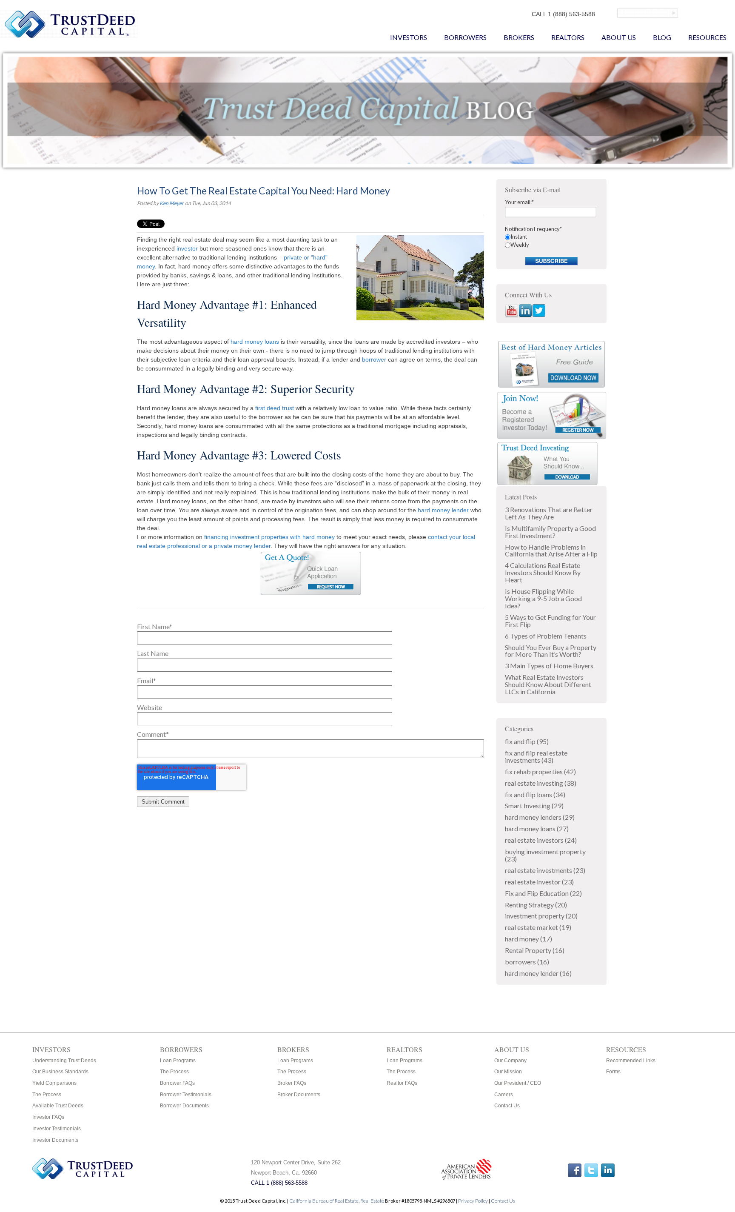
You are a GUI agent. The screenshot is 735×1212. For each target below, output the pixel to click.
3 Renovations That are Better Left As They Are (549, 513)
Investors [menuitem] (408, 37)
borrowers (527, 962)
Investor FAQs (48, 1117)
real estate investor (539, 882)
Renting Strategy (536, 905)
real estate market (538, 927)
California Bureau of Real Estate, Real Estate (337, 1201)
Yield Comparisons (54, 1083)
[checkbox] (551, 241)
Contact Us (507, 1106)
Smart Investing (534, 805)
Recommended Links (630, 1061)
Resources (626, 1049)
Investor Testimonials (56, 1129)
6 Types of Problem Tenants (546, 636)
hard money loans (255, 341)
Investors (51, 1049)
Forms (613, 1072)
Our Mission (508, 1072)
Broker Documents (298, 1095)
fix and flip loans (535, 794)
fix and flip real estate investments (536, 756)
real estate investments (545, 870)
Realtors (404, 1049)
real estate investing (540, 783)
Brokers (293, 1049)
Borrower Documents (184, 1106)
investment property (541, 916)
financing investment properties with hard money (269, 536)
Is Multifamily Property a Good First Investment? (550, 531)
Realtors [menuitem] (567, 37)
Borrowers (181, 1049)
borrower (374, 359)
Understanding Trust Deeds (64, 1061)
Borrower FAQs (177, 1083)
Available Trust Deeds (57, 1106)
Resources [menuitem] (707, 37)
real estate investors (541, 840)
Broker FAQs (291, 1083)
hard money (528, 939)
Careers (503, 1095)
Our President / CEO (517, 1083)
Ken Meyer (172, 203)
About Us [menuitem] (618, 37)
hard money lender (443, 510)
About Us (511, 1049)
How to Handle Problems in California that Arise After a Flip (551, 550)
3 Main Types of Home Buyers (549, 666)
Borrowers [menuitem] (465, 37)
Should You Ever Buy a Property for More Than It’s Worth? (550, 651)
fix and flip (527, 741)
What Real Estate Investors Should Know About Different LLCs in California (548, 684)
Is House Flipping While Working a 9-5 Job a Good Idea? (543, 598)
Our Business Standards (60, 1072)
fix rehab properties (540, 771)
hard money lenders (540, 817)
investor (187, 248)
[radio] (551, 237)
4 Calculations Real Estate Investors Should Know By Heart (543, 572)
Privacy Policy (473, 1201)
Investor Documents (55, 1140)
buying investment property (545, 855)
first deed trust (274, 408)
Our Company (510, 1061)
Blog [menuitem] (662, 37)
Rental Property (534, 950)
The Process (46, 1095)
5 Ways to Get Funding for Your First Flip (550, 620)
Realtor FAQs (402, 1083)
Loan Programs (178, 1061)
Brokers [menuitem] (519, 37)
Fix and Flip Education (543, 893)
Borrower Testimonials (185, 1095)
